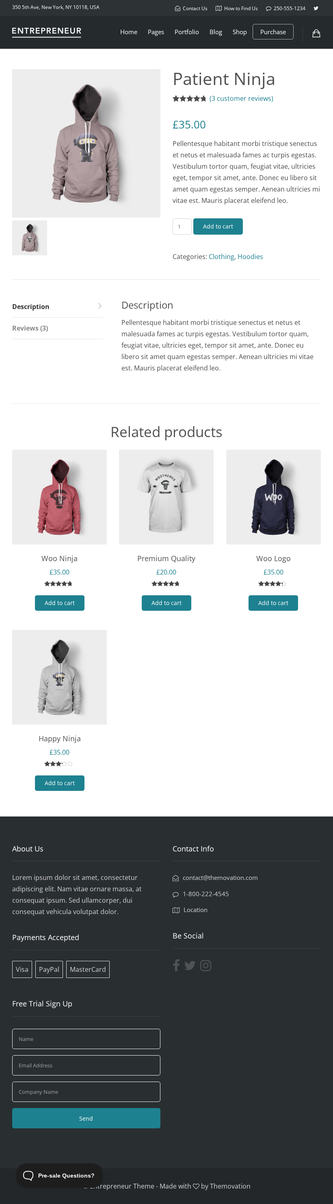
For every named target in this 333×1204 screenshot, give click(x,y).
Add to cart (218, 226)
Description (31, 306)
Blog (216, 32)
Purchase (273, 32)
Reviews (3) (30, 328)
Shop (240, 32)
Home (128, 32)
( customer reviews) (241, 98)
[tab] (57, 307)
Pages (156, 32)
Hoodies (250, 256)
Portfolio (187, 32)
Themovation (230, 1186)
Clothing (221, 256)
